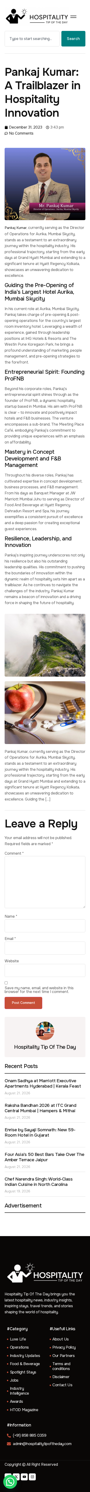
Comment (14, 853)
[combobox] (32, 38)
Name (11, 916)
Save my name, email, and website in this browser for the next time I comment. (39, 990)
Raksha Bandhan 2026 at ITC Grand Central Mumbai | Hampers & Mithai (40, 1108)
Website (12, 961)
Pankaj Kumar (16, 227)
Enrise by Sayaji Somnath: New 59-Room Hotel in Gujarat (40, 1132)
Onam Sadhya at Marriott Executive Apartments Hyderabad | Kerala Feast (43, 1083)
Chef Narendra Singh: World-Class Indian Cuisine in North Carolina (39, 1181)
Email (10, 939)
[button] (10, 1482)
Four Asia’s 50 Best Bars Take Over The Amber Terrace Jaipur (44, 1157)
